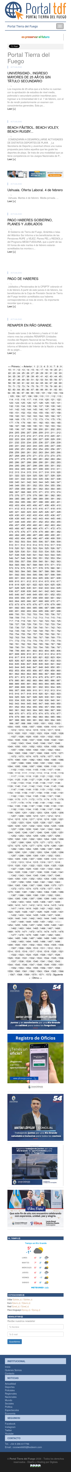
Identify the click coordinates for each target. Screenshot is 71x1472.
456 (11, 525)
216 (29, 435)
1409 (10, 905)
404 (23, 505)
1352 (32, 878)
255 (47, 449)
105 (12, 396)
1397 (32, 898)
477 (29, 531)
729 (29, 624)
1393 (57, 895)
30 (46, 373)
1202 (32, 812)
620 (23, 584)
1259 (10, 839)
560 (41, 561)
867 (47, 673)
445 (53, 518)
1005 (17, 726)
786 (47, 644)
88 (37, 389)
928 (35, 696)
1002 (50, 723)
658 (35, 597)
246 (47, 445)
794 (41, 647)
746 (23, 630)
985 (53, 716)
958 (53, 706)
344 (41, 482)
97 (23, 392)
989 (23, 720)
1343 (21, 875)
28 (37, 373)
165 (47, 416)
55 (51, 379)
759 (47, 634)
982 (35, 716)
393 (11, 502)
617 (59, 581)
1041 (61, 739)
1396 (24, 898)
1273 (57, 842)
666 (29, 601)
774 (29, 640)
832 (53, 660)
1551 (61, 964)
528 (11, 551)
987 (11, 720)
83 (14, 389)
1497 (50, 941)
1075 (35, 756)
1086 (61, 759)
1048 (57, 743)
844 (17, 667)
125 (23, 402)
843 (11, 667)
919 (35, 693)
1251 (61, 832)
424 (35, 511)
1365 (17, 885)
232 (17, 442)
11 (14, 369)
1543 (57, 961)
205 (17, 432)
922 (53, 693)
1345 (35, 875)
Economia (10, 1413)
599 (59, 574)
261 (29, 452)
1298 (21, 855)
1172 (32, 799)
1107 (50, 769)
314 (23, 472)
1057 (13, 749)
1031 (42, 736)
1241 (42, 829)
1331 (42, 868)
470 (41, 528)
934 (17, 700)
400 (53, 502)
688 (53, 607)
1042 (13, 743)
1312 (13, 862)
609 (11, 581)
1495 (35, 941)
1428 (39, 911)
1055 (53, 746)
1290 (17, 852)
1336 (24, 872)
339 (11, 482)
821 (41, 657)
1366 (24, 885)
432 (29, 515)
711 (29, 617)
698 (59, 611)
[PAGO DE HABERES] (35, 311)
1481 (42, 934)
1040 (53, 739)
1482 (50, 934)
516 (47, 544)
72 (18, 386)
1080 (17, 759)
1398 (39, 898)
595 (35, 574)
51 (32, 379)
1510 (35, 948)
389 (41, 498)
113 (59, 396)
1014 (28, 730)
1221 (61, 819)
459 (29, 525)
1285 (35, 849)
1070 (53, 753)
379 (35, 495)
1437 (50, 915)
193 (53, 425)
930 (47, 696)
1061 (42, 749)
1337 (32, 872)
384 (11, 498)
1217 (32, 819)
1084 (46, 759)
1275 (17, 845)
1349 (10, 878)
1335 (17, 872)
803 (41, 650)
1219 (46, 819)
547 (17, 558)
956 (41, 706)
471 (47, 528)
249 (11, 449)
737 (23, 627)
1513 (57, 948)
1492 (13, 941)
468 (29, 528)
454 (53, 521)
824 (59, 657)
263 (41, 452)
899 (23, 687)
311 (59, 468)
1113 (39, 773)
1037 (32, 739)
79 (51, 386)
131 (59, 402)
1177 (13, 802)
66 (46, 383)
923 (59, 693)
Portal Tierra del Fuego (22, 26)
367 (17, 492)
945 (29, 703)
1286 (42, 849)
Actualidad (10, 1383)
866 (41, 673)
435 (47, 515)
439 (17, 518)
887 (59, 680)
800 (23, 650)
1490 (53, 938)
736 (17, 627)
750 (47, 630)
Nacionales (11, 1396)
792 (29, 647)
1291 (24, 852)
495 (29, 538)
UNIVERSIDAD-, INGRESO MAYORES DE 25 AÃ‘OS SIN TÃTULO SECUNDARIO (29, 77)
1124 (10, 779)
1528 (57, 954)
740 (41, 627)
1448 (21, 921)
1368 (39, 885)
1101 (61, 766)
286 (17, 462)
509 (59, 541)
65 (41, 383)
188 (23, 425)
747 (29, 630)
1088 (21, 763)
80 (55, 386)
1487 (32, 938)
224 (23, 439)
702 (29, 614)
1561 (24, 971)
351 (29, 485)
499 (53, 538)
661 (53, 597)
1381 (24, 891)
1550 (53, 964)
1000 (35, 723)
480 (47, 531)
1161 (61, 792)
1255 (35, 835)
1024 (46, 733)
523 (35, 548)
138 (47, 406)
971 (23, 713)
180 (29, 422)
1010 (53, 726)
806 (59, 650)
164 (41, 416)
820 (35, 657)
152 (23, 412)
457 (17, 525)
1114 (46, 773)
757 (35, 634)
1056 (61, 746)
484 (17, 535)
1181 (42, 802)
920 (41, 693)
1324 (46, 865)
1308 (39, 858)
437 (59, 515)
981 (29, 716)
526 (53, 548)
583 (17, 571)
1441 (24, 918)
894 (47, 683)
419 (59, 508)
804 (47, 650)
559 (35, 561)
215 (23, 435)
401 (59, 502)
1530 (17, 958)
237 (47, 442)
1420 (35, 908)
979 (17, 716)
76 (37, 386)
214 (17, 435)
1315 (35, 862)
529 (17, 551)
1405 (35, 901)
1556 (42, 967)
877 (53, 677)
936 (29, 700)
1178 (21, 802)
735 (11, 627)
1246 (24, 832)
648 (29, 594)
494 (23, 538)
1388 (21, 895)
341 (23, 482)
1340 (53, 872)
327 (47, 475)
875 (41, 677)
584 (23, 571)
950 (59, 703)
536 (59, 551)
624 (47, 584)
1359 (28, 882)
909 (29, 690)
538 (17, 554)
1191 (61, 806)
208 (35, 432)
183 (47, 422)
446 (59, 518)
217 (35, 435)
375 (11, 495)
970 (17, 713)
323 (23, 475)
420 (11, 511)
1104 (28, 769)
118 (35, 399)
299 (41, 465)
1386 (61, 891)
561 (47, 561)
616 (53, 581)
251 (23, 449)
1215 (17, 819)
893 (41, 683)
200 (41, 429)
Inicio (7, 1366)
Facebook (10, 1423)
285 (11, 462)
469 (35, 528)
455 (59, 521)
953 (23, 706)
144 (29, 409)
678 (47, 604)
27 (32, 373)
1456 (24, 925)
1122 (50, 776)
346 (53, 482)
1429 (46, 911)
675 (29, 604)
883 (35, 680)
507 (47, 541)
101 (43, 392)
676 (35, 604)
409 (53, 505)
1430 (53, 911)
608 (59, 578)
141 (11, 409)
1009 (46, 726)
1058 (21, 749)
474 (11, 531)
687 (47, 607)
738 (29, 627)
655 (17, 597)
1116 (61, 773)
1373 (21, 888)
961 (17, 710)
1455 (17, 925)
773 (23, 640)
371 (41, 492)
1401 (61, 898)
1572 (48, 974)
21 (60, 369)
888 (11, 683)
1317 (50, 862)
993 (47, 720)
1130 (53, 779)
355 (53, 485)
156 (47, 412)
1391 (42, 895)
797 (59, 647)
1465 (35, 928)
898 (17, 687)
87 (32, 389)
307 (35, 468)
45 (60, 376)
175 (53, 419)
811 (35, 654)
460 (35, 525)
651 (47, 594)
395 (23, 502)
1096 (24, 766)
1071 (61, 753)
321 (11, 475)
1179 (28, 802)
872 (23, 677)
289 (35, 462)
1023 (39, 733)
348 (11, 485)
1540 (35, 961)
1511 (42, 948)
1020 (17, 733)
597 (47, 574)
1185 (17, 806)
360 (29, 488)
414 (29, 508)
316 (35, 472)
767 (41, 637)
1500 (17, 944)
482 (59, 531)
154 (35, 412)
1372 (13, 888)
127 (35, 402)
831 (47, 660)
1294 (46, 852)
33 (60, 373)
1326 (61, 865)
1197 (50, 809)
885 (47, 680)
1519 (46, 951)
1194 (28, 809)
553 (53, 558)
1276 (24, 845)
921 (47, 693)
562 (53, 561)
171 (29, 419)
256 (53, 449)
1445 (53, 918)
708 (11, 617)
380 (41, 495)
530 (23, 551)
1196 (42, 809)
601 (17, 578)
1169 (10, 799)
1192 (13, 809)
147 (47, 409)
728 (23, 624)
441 (29, 518)
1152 (50, 789)
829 (35, 660)
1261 (24, 839)
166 (53, 416)
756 (29, 634)
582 (11, 571)
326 (41, 475)
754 (17, 634)
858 (47, 670)
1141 (24, 786)
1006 (24, 726)
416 (41, 508)
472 (53, 528)
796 (53, 647)
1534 (46, 958)
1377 (50, 888)
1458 (39, 925)
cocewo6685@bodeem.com (27, 1447)
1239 (28, 829)
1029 (28, 736)
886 (53, 680)
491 (59, 535)
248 (59, 445)
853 (17, 670)
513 (29, 544)
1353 (39, 878)
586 (35, 571)
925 (17, 696)
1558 (57, 967)
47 (14, 379)
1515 (17, 951)
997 (17, 723)
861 (11, 673)
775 (35, 640)
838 (35, 663)
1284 (28, 849)
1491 (61, 938)
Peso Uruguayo (14, 1310)
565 (17, 564)
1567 (12, 974)
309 (47, 468)
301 (53, 465)
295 (17, 465)
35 (14, 376)
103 (55, 392)
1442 (32, 918)
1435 (35, 915)
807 (11, 654)
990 (29, 720)
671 (59, 601)
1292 (32, 852)
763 (17, 637)
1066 (24, 753)
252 (29, 449)
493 (17, 538)
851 (59, 667)
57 (60, 379)
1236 (61, 825)
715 (53, 617)
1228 (57, 822)
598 (53, 574)
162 (29, 416)
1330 (35, 868)
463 (53, 525)
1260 (17, 839)
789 (11, 647)
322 (17, 475)
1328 (21, 868)
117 (29, 399)
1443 (39, 918)
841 (53, 663)
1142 (32, 786)
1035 (17, 739)
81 (60, 386)
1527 (50, 954)
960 (11, 710)
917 (23, 693)
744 (11, 630)
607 (53, 578)
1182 (50, 802)
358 (17, 488)
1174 (46, 799)
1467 (50, 928)
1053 (39, 746)
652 (53, 594)
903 (47, 687)
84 (18, 389)
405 (29, 505)
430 (17, 515)
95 (13, 392)
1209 (28, 815)
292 (53, 462)
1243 (57, 829)
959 (59, 706)
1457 (32, 925)
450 (29, 521)
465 (11, 528)
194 (59, 425)
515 (41, 544)
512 (23, 544)
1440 (17, 918)
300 (47, 465)
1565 (53, 971)
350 (23, 485)
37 (23, 376)
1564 (46, 971)
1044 (28, 743)
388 (35, 498)
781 (17, 644)
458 (23, 525)
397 (35, 502)
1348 (57, 875)
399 (47, 502)
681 (11, 607)
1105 (35, 769)
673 (17, 604)
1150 (35, 789)
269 (23, 455)
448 (17, 521)
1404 (28, 901)
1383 (39, 891)
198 (29, 429)
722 (41, 620)
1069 (46, 753)
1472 (32, 931)
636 (11, 591)
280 (35, 459)
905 (59, 687)
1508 (21, 948)
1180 (35, 802)
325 (35, 475)
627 (11, 587)
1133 (21, 782)
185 (59, 422)
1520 (53, 951)
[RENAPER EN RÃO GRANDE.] (35, 358)
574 (17, 568)
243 (29, 445)
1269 (28, 842)
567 (29, 564)
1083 (39, 759)
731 (41, 624)
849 (47, 667)
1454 (10, 925)
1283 (21, 849)
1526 (42, 954)
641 (41, 591)
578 (41, 568)
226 (35, 439)
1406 (42, 901)
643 (53, 591)
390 (47, 498)
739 (35, 627)
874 (35, 677)
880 (17, 680)
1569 (26, 974)
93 (60, 389)
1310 (53, 858)
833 (59, 660)
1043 (21, 743)
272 (41, 455)
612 (29, 581)
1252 (13, 835)
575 (23, 568)
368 (23, 492)
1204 (46, 812)
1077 (50, 756)
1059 (28, 749)
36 (18, 376)
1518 (39, 951)
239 (59, 442)
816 (11, 657)
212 (59, 432)
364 (53, 488)
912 (47, 690)
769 (53, 637)
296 (23, 465)
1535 (53, 958)
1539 (28, 961)
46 (9, 379)
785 (41, 644)
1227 (50, 822)
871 (17, 677)
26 (28, 373)
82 (9, 389)
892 (35, 683)
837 (29, 663)
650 (41, 594)
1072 (13, 756)
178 (17, 422)
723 (47, 620)
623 (41, 584)
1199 (10, 812)
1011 (61, 726)
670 (53, 601)
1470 (17, 931)
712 (35, 617)
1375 (35, 888)
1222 (13, 822)
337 (53, 478)
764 (23, 637)
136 (35, 406)
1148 (21, 789)
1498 (57, 941)
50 (28, 379)
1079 (10, 759)
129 (47, 402)
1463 (21, 928)
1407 (50, 901)
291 (47, 462)
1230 (17, 825)
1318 (57, 862)
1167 (50, 796)
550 (35, 558)
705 (47, 614)
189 (29, 425)
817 (17, 657)
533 (41, 551)
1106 (42, 769)
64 (37, 383)
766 (35, 637)
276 (11, 459)
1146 (61, 786)
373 (53, 492)
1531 (24, 958)
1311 (61, 858)
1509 (28, 948)
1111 (24, 773)
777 (47, 640)
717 (11, 620)
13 (23, 369)
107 (24, 396)
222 (11, 439)
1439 (10, 918)
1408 (57, 901)
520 (17, 548)
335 (41, 478)
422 (23, 511)
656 (23, 597)
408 (47, 505)
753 (11, 634)
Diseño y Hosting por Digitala (42, 1462)
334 (35, 478)
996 (11, 723)
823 (53, 657)
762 (11, 637)
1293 (39, 852)
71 (14, 386)
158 (59, 412)
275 (59, 455)
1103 (21, 769)
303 (11, 468)
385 (17, 498)
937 (35, 700)
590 (59, 571)
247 (53, 445)
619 (17, 584)
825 (11, 660)
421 (17, 511)
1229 (10, 825)
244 (35, 445)
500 (59, 538)
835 (17, 663)
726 (11, 624)
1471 (24, 931)
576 (29, 568)
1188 (39, 806)
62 (28, 383)
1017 (50, 730)
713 (41, 617)
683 (23, 607)
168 (11, 419)
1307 (32, 858)
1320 (17, 865)
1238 (21, 829)
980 (23, 716)
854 (23, 670)
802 (35, 650)
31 (51, 373)
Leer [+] (11, 108)
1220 (53, 819)
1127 (32, 779)
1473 (39, 931)
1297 (13, 855)
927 (29, 696)
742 (53, 627)
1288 (57, 849)
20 (55, 369)
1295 (53, 852)
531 (29, 551)
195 (11, 429)
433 (35, 515)
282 (47, 459)
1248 (39, 832)
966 (47, 710)
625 (53, 584)
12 (18, 369)
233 (23, 442)
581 (59, 568)
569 (41, 564)
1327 (13, 868)
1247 (32, 832)
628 (17, 587)
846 (29, 667)
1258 (57, 835)
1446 (61, 918)
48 (18, 379)
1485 (17, 938)
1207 (13, 815)
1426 (24, 911)
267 (11, 455)
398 (41, 502)
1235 (53, 825)
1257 (50, 835)
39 (32, 376)
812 (41, 654)
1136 (42, 782)
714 (47, 617)
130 (53, 402)
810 (29, 654)
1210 (35, 815)
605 (41, 578)
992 (41, 720)
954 (29, 706)
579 (47, 568)
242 (23, 445)
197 (23, 429)
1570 (34, 974)
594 (29, 574)
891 (29, 683)
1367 (32, 885)
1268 (21, 842)
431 (23, 515)
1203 (39, 812)
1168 (57, 796)
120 (47, 399)
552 (47, 558)
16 (37, 369)
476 (23, 531)
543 (47, 554)
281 (41, 459)
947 (41, 703)
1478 (21, 934)
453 (47, 521)
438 (11, 518)
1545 (17, 964)
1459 (46, 925)
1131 (61, 779)
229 (53, 439)
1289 (10, 852)
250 (17, 449)
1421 (42, 908)
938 (41, 700)
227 (41, 439)
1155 (17, 792)
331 (17, 478)
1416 (61, 905)
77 (41, 386)
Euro (9, 1303)
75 (32, 386)
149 (59, 409)
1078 (57, 756)
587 (41, 571)
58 (9, 383)
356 (59, 485)
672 (11, 604)
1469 (10, 931)
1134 (28, 782)
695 (41, 611)
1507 (13, 948)
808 (17, 654)
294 (11, 465)
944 (23, 703)
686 (41, 607)
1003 (57, 723)
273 (47, 455)
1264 (46, 839)
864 (29, 673)
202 (53, 429)
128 (41, 402)
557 (23, 561)
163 (35, 416)
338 (59, 478)
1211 (42, 815)
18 (46, 369)
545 (59, 554)
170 (23, 419)
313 (17, 472)
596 (41, 574)
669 (47, 601)
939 (47, 700)
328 (53, 475)
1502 (32, 944)
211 (53, 432)
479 (41, 531)
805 (53, 650)
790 (17, 647)
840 (47, 663)
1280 (53, 845)
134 (23, 406)
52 (37, 379)
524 (41, 548)
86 (28, 389)
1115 (53, 773)
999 (29, 723)
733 (53, 624)
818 (23, 657)
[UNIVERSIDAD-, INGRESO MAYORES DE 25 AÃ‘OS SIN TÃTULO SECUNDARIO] (35, 113)
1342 (13, 875)
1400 (53, 898)
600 (11, 578)
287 (23, 462)
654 (11, 597)
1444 (46, 918)
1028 (21, 736)
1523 (21, 954)
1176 (61, 799)
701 (23, 614)
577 (35, 568)
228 (47, 439)
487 (35, 535)
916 (17, 693)
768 (47, 637)
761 (59, 634)
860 (59, 670)
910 (35, 690)
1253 (21, 835)
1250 (53, 832)
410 (59, 505)
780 (11, 644)
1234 (46, 825)
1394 (10, 898)
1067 (32, 753)
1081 (24, 759)
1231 (24, 825)
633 (47, 587)
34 (9, 376)
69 (60, 383)
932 (59, 696)
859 (53, 670)
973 (35, 713)
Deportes (10, 1387)
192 (47, 425)
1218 (39, 819)
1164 (28, 796)
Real (9, 1306)
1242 (50, 829)
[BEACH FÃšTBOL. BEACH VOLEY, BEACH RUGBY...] (35, 164)
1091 (42, 763)
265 (53, 452)
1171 (24, 799)
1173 (39, 799)
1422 (50, 908)
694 (35, 611)
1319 (10, 865)
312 (11, 472)
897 (11, 687)
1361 (42, 882)
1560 (17, 971)
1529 (10, 958)
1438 (57, 915)
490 (53, 535)
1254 (28, 835)
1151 (42, 789)
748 (35, 630)
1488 (39, 938)
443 (41, 518)
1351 (24, 878)
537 (11, 554)
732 (47, 624)
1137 (50, 782)
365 (59, 488)
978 (11, 716)
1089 (28, 763)
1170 (17, 799)
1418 (21, 908)
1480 (35, 934)
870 (11, 677)
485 (23, 535)
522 (29, 548)
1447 (13, 921)
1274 (10, 845)
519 (11, 548)
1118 (21, 776)
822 (47, 657)
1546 (24, 964)
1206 (61, 812)
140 (59, 406)
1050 (17, 746)
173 (41, 419)
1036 (24, 739)
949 (53, 703)
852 (11, 670)
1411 (24, 905)
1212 (50, 815)
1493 (21, 941)
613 (35, 581)
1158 (39, 792)
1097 (32, 766)
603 (29, 578)
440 (23, 518)
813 (47, 654)
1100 (53, 766)
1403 (21, 901)
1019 (10, 733)
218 (41, 435)
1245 (17, 832)
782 (23, 644)
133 (17, 406)
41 (41, 376)
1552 (13, 967)
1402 (13, 901)
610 (17, 581)
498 (47, 538)
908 (23, 690)
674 (23, 604)
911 (41, 690)
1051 (24, 746)
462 (47, 525)
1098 (39, 766)
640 (35, 591)
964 (35, 710)
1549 (46, 964)
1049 (10, 746)
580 (53, 568)
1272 (50, 842)
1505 (53, 944)
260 (23, 452)
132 (11, 406)
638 (23, 591)
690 (11, 611)
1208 (21, 815)
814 (53, 654)
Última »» (37, 977)
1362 (50, 882)
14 (28, 369)
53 (41, 379)
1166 (42, 796)
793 (35, 647)
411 (11, 508)
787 (53, 644)
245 (41, 445)
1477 (13, 934)
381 (47, 495)
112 (53, 396)
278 (23, 459)
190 (35, 425)
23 (14, 373)
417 (47, 508)
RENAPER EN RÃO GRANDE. (29, 325)
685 (35, 607)
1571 (41, 974)
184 (53, 422)
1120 (35, 776)
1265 (53, 839)
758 (41, 634)
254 (41, 449)
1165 (35, 796)
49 (23, 379)
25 (23, 373)
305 (23, 468)
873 (29, 677)
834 (11, 663)
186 (11, 425)
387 (29, 498)
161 (23, 416)
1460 (53, 925)
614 (41, 581)
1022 (32, 733)
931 (53, 696)
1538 (21, 961)
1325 (53, 865)
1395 (17, 898)
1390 (35, 895)
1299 (28, 855)
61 (23, 383)
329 (59, 475)
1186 (24, 806)
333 (29, 478)
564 (11, 564)
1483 (57, 934)
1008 (39, 726)
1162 (13, 796)
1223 (21, 822)
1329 (28, 868)
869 (59, 673)
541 (35, 554)
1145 (53, 786)
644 (59, 591)
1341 (61, 872)
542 (41, 554)
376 (17, 495)
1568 (19, 974)
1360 (35, 882)
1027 (13, 736)
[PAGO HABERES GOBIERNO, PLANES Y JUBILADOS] (35, 256)
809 (23, 654)
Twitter (8, 1430)
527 (59, 548)
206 (23, 432)
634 (53, 587)
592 (17, 574)
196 (17, 429)
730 (35, 624)
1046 (42, 743)
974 (41, 713)
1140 (17, 786)
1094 (10, 766)
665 (23, 601)
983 (41, 716)
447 (11, 521)
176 (59, 419)
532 (35, 551)
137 (41, 406)
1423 (57, 908)
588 (47, 571)
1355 (53, 878)
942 (11, 703)
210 (47, 432)
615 (47, 581)
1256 (42, 835)
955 (35, 706)
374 (59, 492)
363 (47, 488)
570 (47, 564)
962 (23, 710)
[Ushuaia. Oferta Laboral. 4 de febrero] (35, 206)
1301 (42, 855)
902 (41, 687)
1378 (57, 888)
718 (17, 620)
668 (41, 601)
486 (29, 535)
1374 (28, 888)
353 (41, 485)
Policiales (10, 1390)
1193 (21, 809)
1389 (28, 895)
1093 (57, 763)
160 (17, 416)
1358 (21, 882)
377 (23, 495)
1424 (10, 911)
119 (41, 399)
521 (23, 548)
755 (23, 634)
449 (23, 521)
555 (11, 561)
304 (17, 468)
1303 (57, 855)
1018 (57, 730)
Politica (8, 1406)
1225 (35, 822)
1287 (50, 849)
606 (47, 578)
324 (29, 475)
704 (41, 614)
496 (35, 538)
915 (11, 693)
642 (47, 591)
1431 (61, 911)
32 (55, 373)
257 (59, 449)
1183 (57, 802)
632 (41, 587)
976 (53, 713)
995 (59, 720)
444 (47, 518)
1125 (17, 779)
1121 (42, 776)
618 (11, 584)
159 (11, 416)
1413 (39, 905)
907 (17, 690)
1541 (42, 961)
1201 (24, 812)
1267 (13, 842)
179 (23, 422)
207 (29, 432)
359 (23, 488)
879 (11, 680)
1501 (24, 944)
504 (29, 541)
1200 (17, 812)
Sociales (9, 1403)
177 (11, 422)
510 (11, 544)
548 (23, 558)
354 (47, 485)
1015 (35, 730)
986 (59, 716)
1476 (61, 931)
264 (47, 452)
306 (29, 468)
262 (35, 452)
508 (53, 541)
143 (23, 409)
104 (61, 392)
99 (32, 392)
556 (17, 561)
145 (35, 409)
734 (59, 624)
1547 (32, 964)
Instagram (10, 1427)
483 (11, 535)
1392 (50, 895)
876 (47, 677)
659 (41, 597)
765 (29, 637)
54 (46, 379)
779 (59, 640)
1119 (28, 776)
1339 (46, 872)
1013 (21, 730)
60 (18, 383)
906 (11, 690)
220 (53, 435)
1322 (32, 865)
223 (17, 439)
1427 (32, 911)
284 (59, 459)
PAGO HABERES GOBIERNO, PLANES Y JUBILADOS (30, 222)
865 (35, 673)
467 (23, 528)
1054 (46, 746)
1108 (57, 769)
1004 (10, 726)
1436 (42, 915)
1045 (35, 743)
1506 (61, 944)
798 (11, 650)
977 (59, 713)
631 (35, 587)
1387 (13, 895)
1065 (17, 753)
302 (59, 465)
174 (47, 419)
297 (29, 465)
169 (17, 419)
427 (53, 511)
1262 (32, 839)
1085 (53, 759)
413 (23, 508)
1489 (46, 938)
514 (35, 544)
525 (47, 548)
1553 (21, 967)
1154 (10, 792)
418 (53, 508)
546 (11, 558)
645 (11, 594)
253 (35, 449)
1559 (10, 971)
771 (11, 640)
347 (59, 482)
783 (29, 644)
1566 (61, 971)
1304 (10, 858)
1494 (28, 941)
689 (59, 607)
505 (35, 541)
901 (35, 687)
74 (28, 386)
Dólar (9, 1299)
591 (11, 574)
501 (11, 541)
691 (17, 611)
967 (53, 710)
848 (41, 667)
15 (32, 369)
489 (47, 535)
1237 (13, 829)
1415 (53, 905)
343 (35, 482)
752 (59, 630)
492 (11, 538)
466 (17, 528)
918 (29, 693)
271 (35, 455)
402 (11, 505)
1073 (21, 756)
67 (51, 383)
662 (59, 597)
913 (53, 690)
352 (35, 485)
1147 (13, 789)
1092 (50, 763)
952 (17, 706)
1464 (28, 928)
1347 (50, 875)
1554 (28, 967)
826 (17, 660)
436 (53, 515)
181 (35, 422)
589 (53, 571)
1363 (57, 882)
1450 (35, 921)
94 (9, 392)
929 (41, 696)
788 (59, 644)
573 (11, 568)
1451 (42, 921)
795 (47, 647)
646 (17, 594)
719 (23, 620)
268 (17, 455)
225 (29, 439)
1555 (35, 967)
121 (53, 399)
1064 (10, 753)
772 (17, 640)
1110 (17, 773)
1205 (53, 812)
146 (41, 409)
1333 (57, 868)
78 (46, 386)
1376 (42, 888)
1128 (39, 779)
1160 (53, 792)
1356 (61, 878)
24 (18, 373)
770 (59, 637)
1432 (13, 915)
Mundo (8, 1400)
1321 (24, 865)
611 (23, 581)
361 (35, 488)
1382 (32, 891)
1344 (28, 875)
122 (59, 399)
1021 (24, 733)
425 (41, 511)
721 (35, 620)
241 (17, 445)
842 (59, 663)
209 (41, 432)
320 (59, 472)
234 (29, 442)
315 (29, 472)
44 (55, 376)
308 (41, 468)
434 (41, 515)
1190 (53, 806)
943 (17, 703)
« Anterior (27, 366)
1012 (13, 730)
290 (41, 462)
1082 (32, 759)
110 (41, 396)
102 (49, 392)
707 (59, 614)
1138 (57, 782)
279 (29, 459)
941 (59, 700)
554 (59, 558)
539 (23, 554)
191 (41, 425)
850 (53, 667)
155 (41, 412)
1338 (39, 872)
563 (59, 561)
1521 (61, 951)
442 (35, 518)
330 (11, 478)
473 (59, 528)
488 (41, 535)
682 (17, 607)
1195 (35, 809)
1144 (46, 786)
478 (35, 531)
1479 (28, 934)
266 (59, 452)
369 (29, 492)
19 (51, 369)
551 (41, 558)
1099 (46, 766)
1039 (46, 739)
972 (29, 713)
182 (41, 422)
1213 (57, 815)
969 (11, 713)
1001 (43, 723)
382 (53, 495)
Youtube (9, 1433)
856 (35, 670)
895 (53, 683)
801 (29, 650)
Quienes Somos (13, 1370)
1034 (10, 739)
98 (27, 392)
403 (17, 505)
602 (23, 578)
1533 (39, 958)
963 (29, 710)
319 (53, 472)
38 (28, 376)
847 (35, 667)
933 (11, 700)
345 (47, 482)
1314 (28, 862)
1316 (42, 862)
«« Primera (14, 366)
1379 (10, 891)
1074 (28, 756)
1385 (53, 891)
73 (23, 386)
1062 (50, 749)
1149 (28, 789)
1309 (46, 858)
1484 (10, 938)
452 (41, 521)
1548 (39, 964)
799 (17, 650)
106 (18, 396)
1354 (46, 878)
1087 (13, 763)
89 (41, 389)
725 (59, 620)
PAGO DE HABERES (22, 279)
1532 (32, 958)
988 (17, 720)
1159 (46, 792)
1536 (61, 958)
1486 (24, 938)
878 (59, 677)
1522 (13, 954)
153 (29, 412)
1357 (13, 882)
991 (35, 720)
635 (59, 587)
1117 (13, 776)
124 (17, 402)
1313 (21, 862)
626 (59, 584)
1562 (32, 971)
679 (53, 604)
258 (11, 452)
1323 (39, 865)
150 (11, 412)
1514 (10, 951)
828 (29, 660)
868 (53, 673)
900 (29, 687)
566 (23, 564)
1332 (50, 868)
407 (41, 505)
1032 (50, 736)
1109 (10, 773)
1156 (24, 792)
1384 (46, 891)
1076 (42, 756)
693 (29, 611)
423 (29, 511)
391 (53, 498)
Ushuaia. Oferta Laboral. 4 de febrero (35, 190)
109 (35, 396)
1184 (10, 806)
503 (23, 541)
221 (59, 435)
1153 (57, 789)
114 (11, 399)
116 (23, 399)
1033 (57, 736)
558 (29, 561)
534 (47, 551)
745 (17, 630)
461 (41, 525)
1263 (39, 839)
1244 (10, 832)
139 (53, 406)
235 (35, 442)
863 (23, 673)
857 (41, 670)
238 (53, 442)
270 (29, 455)
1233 (39, 825)
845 (23, 667)
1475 (53, 931)
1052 (32, 746)
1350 (17, 878)
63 (32, 383)
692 (23, 611)
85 (23, 389)
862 (17, 673)
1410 (17, 905)
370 (35, 492)
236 (41, 442)
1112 (32, 773)
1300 (35, 855)
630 (29, 587)
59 (14, 383)
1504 (46, 944)
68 (55, 383)
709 (17, 617)
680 (59, 604)
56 (55, 379)
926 (23, 696)
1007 (32, 726)
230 (59, 439)
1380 (17, 891)
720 (29, 620)
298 (35, 465)
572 (59, 564)
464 (59, 525)
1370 (53, 885)
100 (37, 392)
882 (29, 680)
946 (35, 703)
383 (59, 495)
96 (18, 392)
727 (17, 624)
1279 (46, 845)
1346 (42, 875)
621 (29, 584)
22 (9, 373)
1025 (53, 733)
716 (59, 617)
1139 (10, 786)
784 (35, 644)
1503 (39, 944)
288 (29, 462)
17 (41, 369)
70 (9, 386)
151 (17, 412)
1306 (24, 858)
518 (59, 544)
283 (53, 459)
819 (29, 657)
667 (35, 601)
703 (35, 614)
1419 (28, 908)
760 (53, 634)
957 (47, 706)
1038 (39, 739)
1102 (13, 769)
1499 (10, 944)
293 (59, 462)
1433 (21, 915)
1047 (50, 743)
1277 (32, 845)
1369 (46, 885)
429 (11, 515)
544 (53, 554)
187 (17, 425)
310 (53, 468)
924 (11, 696)
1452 (50, 921)
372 (47, 492)
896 (59, 683)
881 (23, 680)
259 (17, 452)
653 (59, 594)
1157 (32, 792)
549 (29, 558)
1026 (61, 733)
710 (23, 617)
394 (17, 502)
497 (41, 538)
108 (30, 396)
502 (17, 541)
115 (17, 399)
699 (11, 614)
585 (29, 571)
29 (41, 373)
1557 (50, 967)
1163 (21, 796)
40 (37, 376)
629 (23, 587)
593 (23, 574)
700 (17, 614)
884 (41, 680)
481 (53, 531)
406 (35, 505)
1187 (32, 806)
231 (11, 442)
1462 (13, 928)
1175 (53, 799)
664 (17, 601)
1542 (50, 961)
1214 (10, 819)
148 (53, 409)
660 (47, 597)
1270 (35, 842)
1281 (61, 845)
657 (29, 597)
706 (53, 614)
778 (53, 640)
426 (47, 511)
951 (11, 706)
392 (59, 498)
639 (29, 591)
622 (35, 584)
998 (23, 723)
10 (9, 369)
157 (53, 412)
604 (35, 578)
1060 (35, 749)
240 (11, 445)
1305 (17, 858)
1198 (57, 809)
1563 (39, 971)
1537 (13, 961)
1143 (39, 786)
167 (59, 416)
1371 (61, 885)
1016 (42, 730)
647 (23, 594)
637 (17, 591)
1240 (35, 829)
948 (47, 703)
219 (47, 435)
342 (29, 482)
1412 (32, 905)
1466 (42, 928)
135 (29, 406)
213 (11, 435)
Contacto (9, 1373)
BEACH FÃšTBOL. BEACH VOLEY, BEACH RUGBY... (33, 129)
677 (41, 604)
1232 (32, 825)
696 (47, 611)
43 (51, 376)
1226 (42, 822)
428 (59, 511)
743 (59, 627)
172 (35, 419)
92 (55, 389)
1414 (46, 905)
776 (41, 640)
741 (47, 627)
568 (35, 564)
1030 (35, 736)
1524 (28, 954)
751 (53, 630)
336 (47, 478)
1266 (61, 839)
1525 (35, 954)
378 (29, 495)
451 (35, 521)
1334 (10, 872)
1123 (57, 776)
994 (53, 720)
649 (35, 594)
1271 (42, 842)
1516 (24, 951)
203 (59, 429)
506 (41, 541)
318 (47, 472)
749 (41, 630)
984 (47, 716)
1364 (10, 885)
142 (17, 409)
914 (59, 690)
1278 (39, 845)
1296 (61, 852)
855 (29, 670)
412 (17, 508)
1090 (35, 763)
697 (53, 611)
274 (53, 455)
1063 (57, 749)
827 (23, 660)
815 (59, 654)
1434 (28, 915)
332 (23, 478)
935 (23, 700)
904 (53, 687)
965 (41, 710)
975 (47, 713)
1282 (13, 849)
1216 (24, 819)
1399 (46, 898)
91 (51, 389)
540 (29, 554)
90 (46, 389)
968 (59, 710)
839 (41, 663)
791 (23, 647)
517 (53, 544)
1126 (24, 779)
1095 (17, 766)
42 (46, 376)
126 (29, 402)
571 (53, 564)
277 (17, 459)
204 (11, 432)
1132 (13, 782)
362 (41, 488)
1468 (57, 928)
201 (47, 429)
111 (47, 396)
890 (23, 683)
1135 (35, 782)
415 (35, 508)
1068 (39, 753)
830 (41, 660)
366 (11, 492)
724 (53, 620)
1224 (28, 822)
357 (11, 488)
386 (23, 498)
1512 (50, 948)
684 (29, 607)
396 (29, 502)
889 (17, 683)
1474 (46, 931)
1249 (46, 832)
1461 (61, 925)
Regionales (11, 1393)
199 (35, 429)
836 (23, 663)
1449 (28, 921)
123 (11, 402)
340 (17, 482)
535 (53, 551)
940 (53, 700)
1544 (10, 964)
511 (17, 544)
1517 (32, 951)
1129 (46, 779)
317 (41, 472)
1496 (42, 941)
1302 (50, 855)
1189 (46, 806)
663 (11, 601)
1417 (13, 908)
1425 (17, 911)
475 (17, 531)
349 (17, 485)
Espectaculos (12, 1410)
